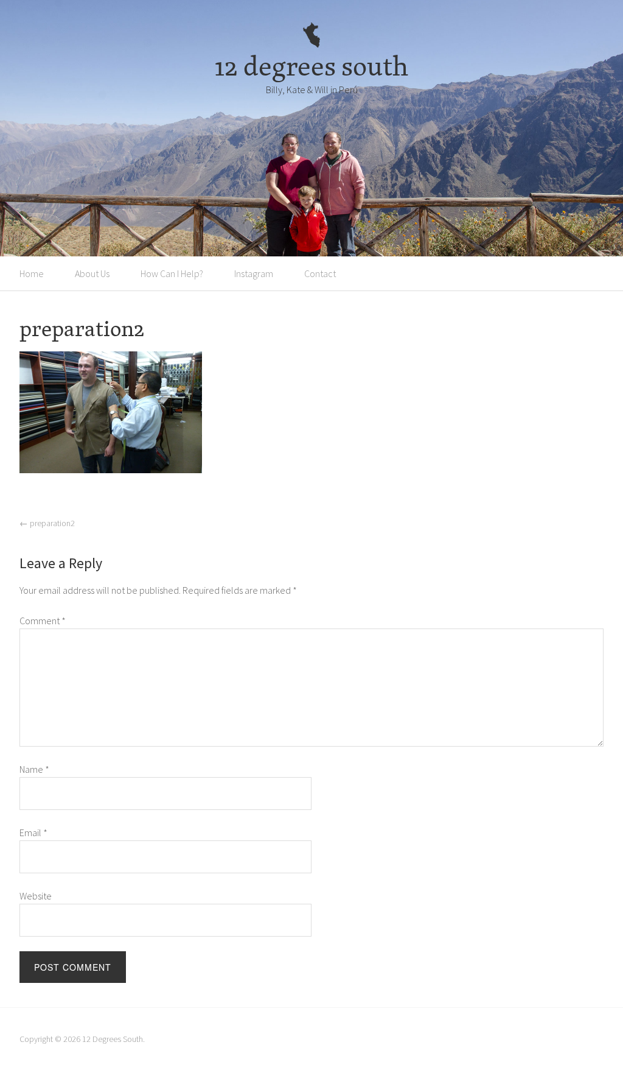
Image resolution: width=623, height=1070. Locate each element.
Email (33, 832)
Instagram (253, 273)
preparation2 (47, 523)
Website (35, 896)
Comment (42, 620)
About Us (92, 273)
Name (34, 769)
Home (31, 273)
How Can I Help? (172, 273)
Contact (320, 273)
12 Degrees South (112, 1038)
